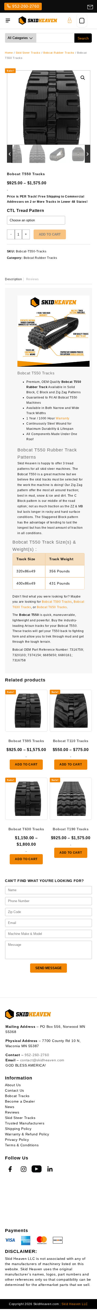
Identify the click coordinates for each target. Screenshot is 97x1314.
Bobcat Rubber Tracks (58, 52)
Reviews (12, 1112)
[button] (82, 77)
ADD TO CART (26, 764)
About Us (13, 1085)
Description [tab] (13, 279)
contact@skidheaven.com (42, 1060)
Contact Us (14, 1090)
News (9, 1107)
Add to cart (50, 234)
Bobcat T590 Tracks (57, 601)
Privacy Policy (17, 1140)
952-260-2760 (25, 6)
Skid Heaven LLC (74, 1304)
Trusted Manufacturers (25, 1123)
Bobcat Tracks (17, 1096)
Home (9, 52)
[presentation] (9, 154)
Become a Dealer (20, 1101)
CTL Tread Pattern (25, 210)
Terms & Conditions (22, 1145)
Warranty (62, 418)
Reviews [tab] (32, 279)
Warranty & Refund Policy (27, 1134)
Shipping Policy (18, 1129)
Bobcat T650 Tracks (52, 607)
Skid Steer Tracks (28, 52)
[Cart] (82, 20)
